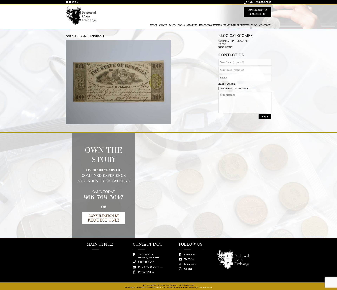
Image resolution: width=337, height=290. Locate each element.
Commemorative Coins (232, 41)
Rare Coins (225, 47)
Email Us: (150, 267)
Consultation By (103, 218)
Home (153, 25)
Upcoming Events (210, 25)
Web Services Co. (205, 287)
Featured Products (236, 25)
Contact (264, 25)
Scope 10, (160, 287)
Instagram (190, 264)
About (163, 25)
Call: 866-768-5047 (259, 2)
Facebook (189, 254)
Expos (222, 44)
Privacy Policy (146, 272)
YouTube (189, 259)
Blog (254, 25)
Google (188, 268)
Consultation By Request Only (257, 12)
